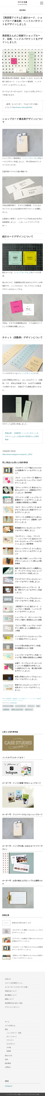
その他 (8, 1047)
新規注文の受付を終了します (21, 923)
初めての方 (8, 1055)
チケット (31, 706)
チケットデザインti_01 (26, 373)
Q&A (6, 1059)
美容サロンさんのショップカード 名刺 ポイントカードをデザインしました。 (27, 687)
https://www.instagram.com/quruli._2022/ (17, 454)
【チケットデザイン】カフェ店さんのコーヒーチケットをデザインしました (28, 551)
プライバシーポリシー (12, 1007)
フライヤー (10, 1040)
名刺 (38, 706)
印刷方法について (11, 991)
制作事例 (22, 10)
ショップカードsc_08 (31, 158)
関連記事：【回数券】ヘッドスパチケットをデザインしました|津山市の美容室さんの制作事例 (22, 436)
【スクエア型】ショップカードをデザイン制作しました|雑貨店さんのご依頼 (28, 628)
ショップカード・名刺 (13, 1033)
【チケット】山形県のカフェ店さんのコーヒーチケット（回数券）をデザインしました (28, 519)
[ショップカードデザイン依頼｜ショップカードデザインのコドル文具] (22, 2)
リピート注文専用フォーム (13, 983)
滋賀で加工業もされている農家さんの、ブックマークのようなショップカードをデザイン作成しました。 (28, 570)
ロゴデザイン (10, 1044)
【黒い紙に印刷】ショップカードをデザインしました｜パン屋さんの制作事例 (28, 561)
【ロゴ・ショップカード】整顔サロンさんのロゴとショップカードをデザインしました (28, 480)
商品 (6, 1029)
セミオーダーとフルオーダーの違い (16, 987)
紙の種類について (11, 995)
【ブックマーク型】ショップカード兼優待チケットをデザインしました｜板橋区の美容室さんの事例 (28, 499)
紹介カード (29, 709)
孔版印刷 (6, 709)
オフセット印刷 (8, 706)
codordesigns (13, 702)
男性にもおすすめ (17, 709)
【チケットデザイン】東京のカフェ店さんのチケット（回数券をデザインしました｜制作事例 (28, 490)
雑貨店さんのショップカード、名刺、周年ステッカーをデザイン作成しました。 (28, 589)
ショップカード (20, 706)
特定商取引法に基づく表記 (13, 1003)
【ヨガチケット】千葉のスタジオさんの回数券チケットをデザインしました (28, 470)
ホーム (7, 1021)
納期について (9, 999)
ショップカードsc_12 (23, 272)
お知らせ (8, 979)
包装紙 (8, 1051)
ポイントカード (11, 1036)
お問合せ (8, 1067)
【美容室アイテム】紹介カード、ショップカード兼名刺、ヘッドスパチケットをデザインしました (28, 609)
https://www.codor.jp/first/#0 (22, 107)
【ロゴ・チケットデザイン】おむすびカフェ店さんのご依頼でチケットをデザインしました (28, 509)
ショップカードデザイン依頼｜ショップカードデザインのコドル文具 (23, 1094)
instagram (8, 1086)
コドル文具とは (10, 1025)
